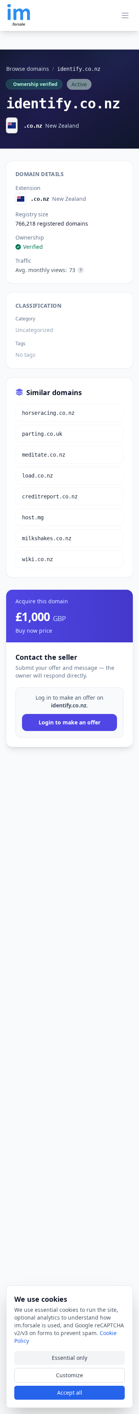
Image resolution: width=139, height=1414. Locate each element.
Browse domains (27, 68)
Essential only (69, 1357)
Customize (69, 1375)
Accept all (69, 1392)
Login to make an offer (69, 722)
